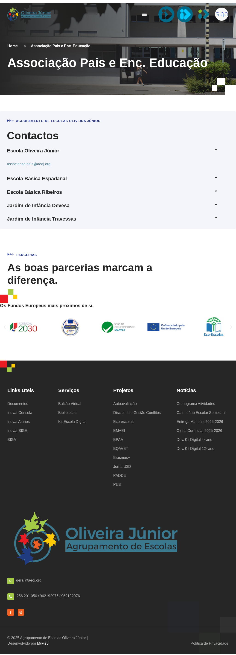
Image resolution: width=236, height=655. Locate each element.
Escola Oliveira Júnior (33, 151)
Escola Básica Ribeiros (34, 192)
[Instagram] (21, 612)
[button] (144, 14)
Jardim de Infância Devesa (38, 205)
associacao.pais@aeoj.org (28, 164)
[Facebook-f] (10, 612)
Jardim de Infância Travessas (41, 219)
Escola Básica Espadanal (37, 178)
